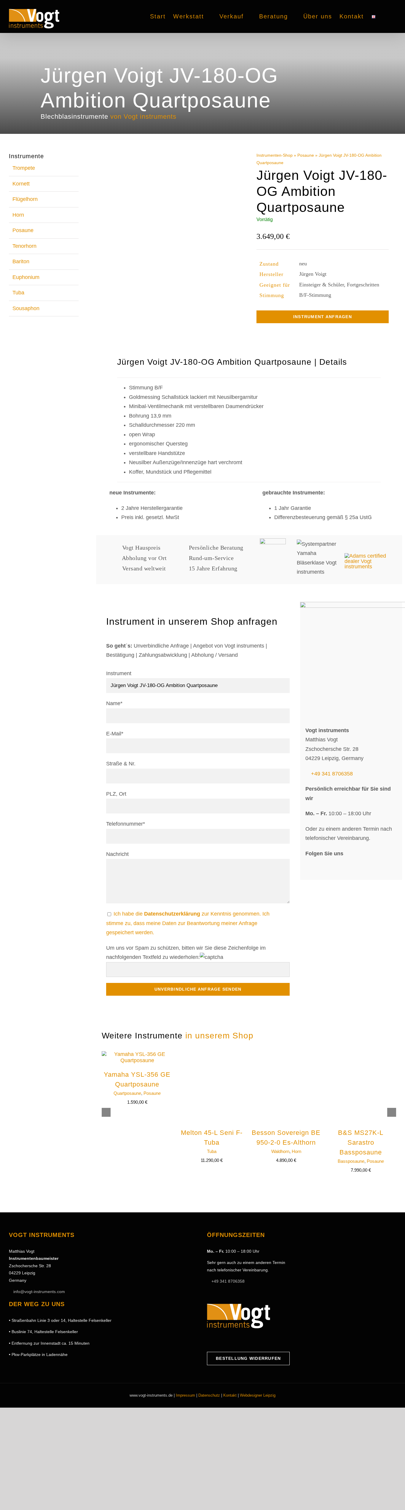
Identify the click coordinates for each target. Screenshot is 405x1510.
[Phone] (246, 1340)
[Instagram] (218, 1340)
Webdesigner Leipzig (257, 1395)
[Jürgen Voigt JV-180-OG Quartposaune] (175, 246)
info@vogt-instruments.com (39, 1291)
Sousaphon (25, 308)
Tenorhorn (24, 246)
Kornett (21, 184)
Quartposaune (127, 1093)
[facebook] (308, 867)
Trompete (23, 168)
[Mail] (237, 1340)
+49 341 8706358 (332, 774)
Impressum (185, 1395)
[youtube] (331, 867)
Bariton (20, 261)
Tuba (211, 1151)
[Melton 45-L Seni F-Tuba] (211, 1054)
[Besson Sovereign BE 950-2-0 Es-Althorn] (286, 1054)
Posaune (305, 155)
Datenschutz (209, 1395)
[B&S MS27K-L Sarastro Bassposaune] (361, 1054)
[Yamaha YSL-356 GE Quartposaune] (137, 1054)
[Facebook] (209, 1340)
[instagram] (320, 867)
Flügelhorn (25, 199)
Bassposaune (351, 1161)
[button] (386, 16)
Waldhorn (280, 1151)
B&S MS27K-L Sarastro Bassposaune (360, 1142)
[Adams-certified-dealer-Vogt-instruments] (368, 556)
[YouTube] (227, 1340)
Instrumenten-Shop (274, 155)
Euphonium (25, 277)
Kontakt (230, 1395)
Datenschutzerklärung (172, 914)
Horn (296, 1151)
